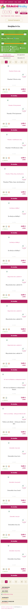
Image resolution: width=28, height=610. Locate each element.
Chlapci (5, 38)
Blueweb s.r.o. (11, 608)
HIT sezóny (16, 48)
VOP (6, 2)
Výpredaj (13, 51)
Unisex (17, 38)
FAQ (16, 2)
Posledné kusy (15, 49)
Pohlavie (4, 37)
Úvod (2, 2)
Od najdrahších (21, 54)
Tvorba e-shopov (4, 608)
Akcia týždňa (6, 46)
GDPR (19, 2)
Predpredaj (6, 51)
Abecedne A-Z (7, 58)
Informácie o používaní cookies (7, 606)
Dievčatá (11, 38)
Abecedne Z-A (21, 58)
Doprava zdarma (7, 48)
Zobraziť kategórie (14, 20)
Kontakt (10, 2)
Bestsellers (14, 46)
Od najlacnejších (7, 54)
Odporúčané (6, 49)
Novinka (23, 48)
